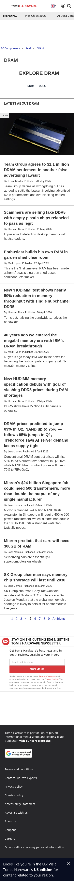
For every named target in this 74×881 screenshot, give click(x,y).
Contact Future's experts (21, 778)
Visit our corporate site (35, 741)
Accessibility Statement (20, 804)
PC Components (10, 48)
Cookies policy (14, 795)
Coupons (10, 830)
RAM (28, 48)
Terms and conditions (19, 769)
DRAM (40, 48)
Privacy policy (13, 786)
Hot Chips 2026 (35, 16)
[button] (69, 6)
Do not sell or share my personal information (34, 847)
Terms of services (47, 676)
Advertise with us (16, 812)
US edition (43, 869)
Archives (58, 618)
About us (11, 821)
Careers (10, 838)
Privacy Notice (51, 679)
